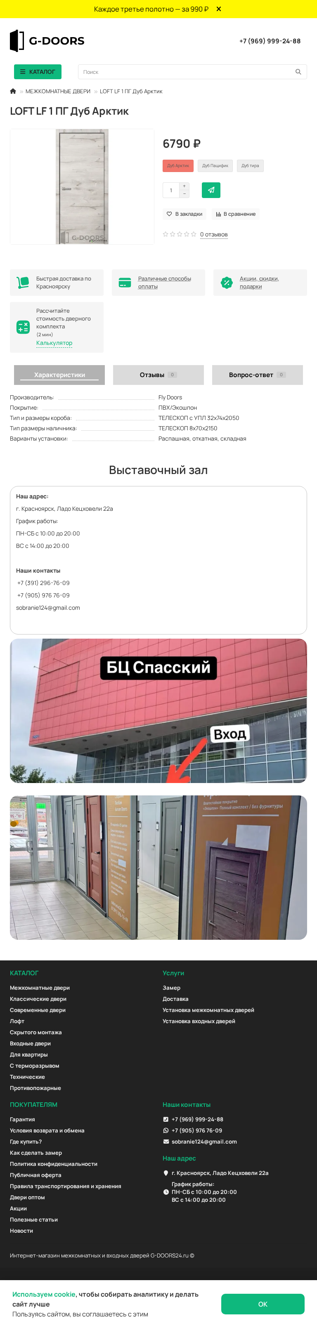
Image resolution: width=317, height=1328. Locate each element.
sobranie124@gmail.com (48, 607)
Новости (21, 1230)
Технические (27, 1076)
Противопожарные (35, 1088)
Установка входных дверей (199, 1021)
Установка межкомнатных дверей (208, 1010)
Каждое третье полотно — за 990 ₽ (151, 9)
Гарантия (22, 1119)
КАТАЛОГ (24, 973)
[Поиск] (298, 72)
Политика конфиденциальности (53, 1164)
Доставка (176, 998)
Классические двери (38, 998)
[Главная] (13, 91)
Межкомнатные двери (40, 987)
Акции (18, 1208)
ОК (262, 1304)
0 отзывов (214, 234)
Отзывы (157, 374)
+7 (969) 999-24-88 (270, 40)
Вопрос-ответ (256, 374)
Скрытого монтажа (36, 1032)
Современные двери (38, 1010)
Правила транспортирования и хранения (65, 1186)
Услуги (173, 973)
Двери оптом (27, 1197)
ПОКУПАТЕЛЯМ (33, 1104)
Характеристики (59, 374)
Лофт (17, 1021)
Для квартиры (29, 1054)
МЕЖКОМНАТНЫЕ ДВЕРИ (58, 91)
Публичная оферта (36, 1175)
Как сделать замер (36, 1152)
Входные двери (30, 1043)
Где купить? (26, 1141)
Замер (171, 987)
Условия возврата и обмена (47, 1130)
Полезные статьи (34, 1219)
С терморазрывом (34, 1065)
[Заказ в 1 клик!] (211, 190)
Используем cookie (44, 1294)
